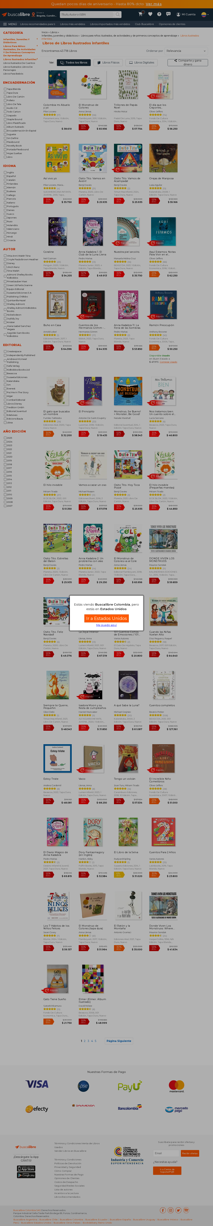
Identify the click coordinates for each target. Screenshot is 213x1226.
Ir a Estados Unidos (106, 618)
